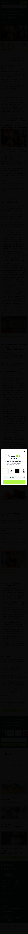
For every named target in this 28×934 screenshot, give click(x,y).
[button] (24, 451)
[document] (14, 467)
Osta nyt (14, 482)
